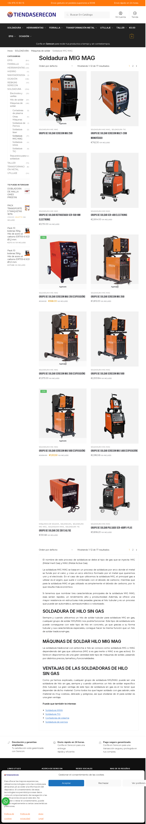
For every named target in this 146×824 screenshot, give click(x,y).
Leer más (62, 139)
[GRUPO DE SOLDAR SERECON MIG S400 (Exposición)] (114, 416)
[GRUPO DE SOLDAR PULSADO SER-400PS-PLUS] (114, 493)
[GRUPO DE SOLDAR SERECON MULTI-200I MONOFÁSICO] (114, 98)
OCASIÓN (12, 79)
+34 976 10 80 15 (15, 3)
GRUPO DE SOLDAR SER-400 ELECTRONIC (109, 215)
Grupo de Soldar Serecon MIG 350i (107, 296)
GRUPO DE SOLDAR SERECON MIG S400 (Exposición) (114, 450)
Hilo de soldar (16, 99)
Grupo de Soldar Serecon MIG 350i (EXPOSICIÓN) (62, 373)
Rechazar (103, 783)
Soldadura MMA (56, 527)
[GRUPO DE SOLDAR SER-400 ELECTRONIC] (114, 180)
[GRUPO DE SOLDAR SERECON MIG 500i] (114, 339)
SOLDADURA (22, 51)
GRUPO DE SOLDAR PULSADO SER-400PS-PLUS (111, 527)
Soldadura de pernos (56, 722)
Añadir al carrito (114, 148)
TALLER (11, 163)
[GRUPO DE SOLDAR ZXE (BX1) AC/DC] (63, 493)
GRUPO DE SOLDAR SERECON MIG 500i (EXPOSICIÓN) (62, 450)
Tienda (135, 17)
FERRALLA (13, 64)
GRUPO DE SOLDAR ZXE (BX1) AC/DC (55, 530)
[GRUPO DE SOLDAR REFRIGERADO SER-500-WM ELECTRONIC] (63, 180)
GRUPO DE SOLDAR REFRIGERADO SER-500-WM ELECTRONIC (59, 217)
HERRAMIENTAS (16, 67)
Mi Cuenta (120, 17)
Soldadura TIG (119, 129)
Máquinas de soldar (40, 51)
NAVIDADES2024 (16, 75)
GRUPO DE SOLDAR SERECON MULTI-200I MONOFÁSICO (109, 136)
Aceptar (66, 783)
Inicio (10, 51)
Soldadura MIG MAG (48, 129)
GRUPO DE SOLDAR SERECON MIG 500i (107, 373)
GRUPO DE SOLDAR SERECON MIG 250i (55, 133)
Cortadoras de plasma (57, 718)
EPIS (9, 60)
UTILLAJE (12, 173)
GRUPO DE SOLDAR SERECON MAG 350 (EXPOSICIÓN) (62, 296)
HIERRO (11, 71)
